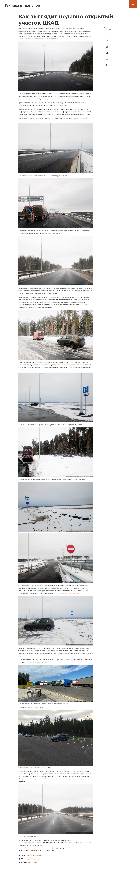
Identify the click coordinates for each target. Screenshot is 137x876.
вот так (45, 662)
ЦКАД (35, 862)
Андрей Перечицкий (34, 855)
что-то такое (38, 707)
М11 (40, 112)
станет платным (73, 593)
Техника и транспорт (23, 5)
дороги (30, 862)
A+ (107, 40)
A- (107, 36)
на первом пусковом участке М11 (68, 365)
